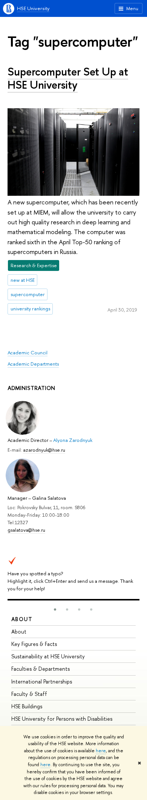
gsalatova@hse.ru (26, 529)
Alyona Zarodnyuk (72, 440)
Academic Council (27, 352)
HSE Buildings (26, 706)
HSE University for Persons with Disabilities (61, 718)
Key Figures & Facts (34, 643)
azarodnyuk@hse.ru (44, 449)
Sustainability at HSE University (48, 656)
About (21, 619)
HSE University (33, 8)
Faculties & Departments (40, 668)
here (101, 751)
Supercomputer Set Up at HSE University (68, 78)
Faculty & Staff (29, 693)
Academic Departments (33, 363)
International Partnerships (41, 681)
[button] (55, 609)
